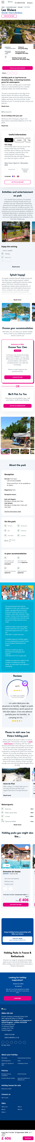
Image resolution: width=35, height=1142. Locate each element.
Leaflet (5, 1085)
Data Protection (22, 1074)
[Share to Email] (12, 73)
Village (9, 140)
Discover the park (15, 904)
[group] (16, 232)
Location (19, 140)
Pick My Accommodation (17, 406)
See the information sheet (12, 511)
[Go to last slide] (3, 34)
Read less (4, 126)
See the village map (17, 182)
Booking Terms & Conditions (6, 1074)
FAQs (19, 1061)
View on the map (9, 16)
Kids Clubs (4, 1058)
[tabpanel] (17, 592)
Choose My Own (17, 377)
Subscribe (17, 998)
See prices (28, 1138)
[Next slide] (31, 34)
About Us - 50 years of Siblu (7, 1064)
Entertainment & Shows (24, 1058)
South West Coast (11, 7)
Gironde (20, 7)
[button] (18, 547)
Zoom (26, 318)
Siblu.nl (3, 1112)
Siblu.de (20, 1109)
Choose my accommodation (17, 68)
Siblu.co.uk (4, 1107)
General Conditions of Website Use (24, 1079)
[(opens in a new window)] (2, 1042)
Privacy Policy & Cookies (8, 1078)
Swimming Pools (6, 1061)
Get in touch (4, 1097)
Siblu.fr (3, 1109)
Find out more (18, 939)
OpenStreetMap (13, 1085)
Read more (5, 106)
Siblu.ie (20, 1107)
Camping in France (23, 1063)
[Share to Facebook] (8, 73)
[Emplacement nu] (8, 444)
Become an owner (6, 1089)
